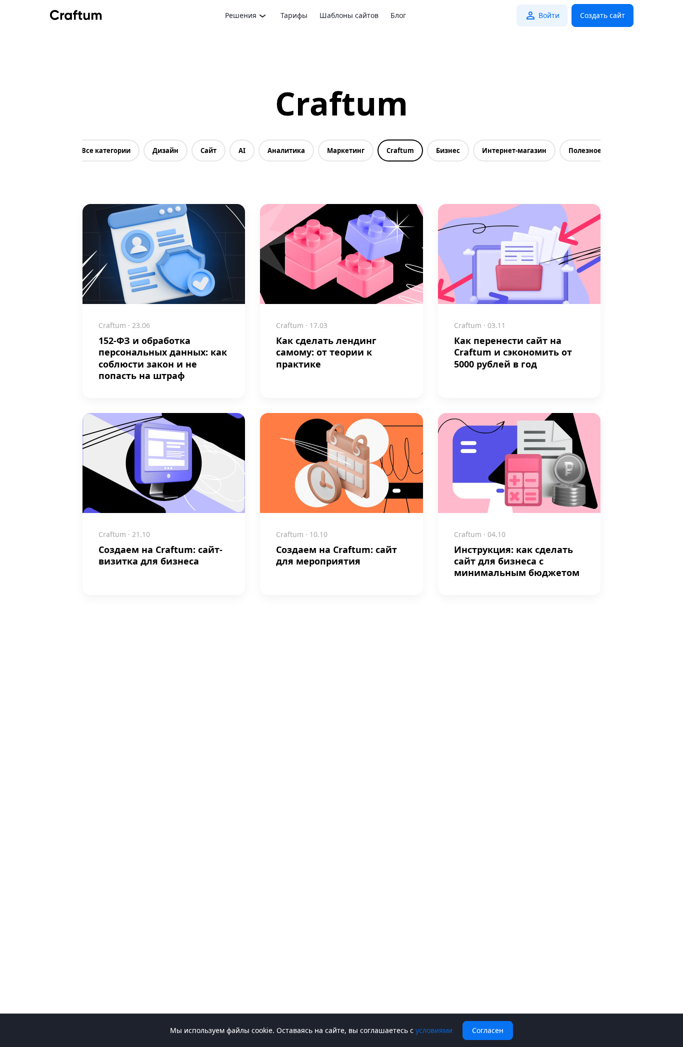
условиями (434, 1030)
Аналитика (286, 150)
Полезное (585, 150)
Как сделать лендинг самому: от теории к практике (326, 352)
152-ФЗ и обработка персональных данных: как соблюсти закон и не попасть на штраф (162, 358)
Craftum (400, 150)
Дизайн (165, 150)
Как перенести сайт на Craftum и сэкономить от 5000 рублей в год (513, 352)
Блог (398, 15)
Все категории (106, 150)
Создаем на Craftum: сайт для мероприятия (336, 555)
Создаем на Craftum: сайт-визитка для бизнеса (160, 555)
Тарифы (294, 15)
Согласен (488, 1030)
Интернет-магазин (514, 150)
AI (242, 150)
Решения (240, 15)
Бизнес (448, 150)
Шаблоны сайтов (349, 15)
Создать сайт (602, 15)
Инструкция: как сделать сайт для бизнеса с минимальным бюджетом (517, 561)
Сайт (208, 150)
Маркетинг (345, 150)
